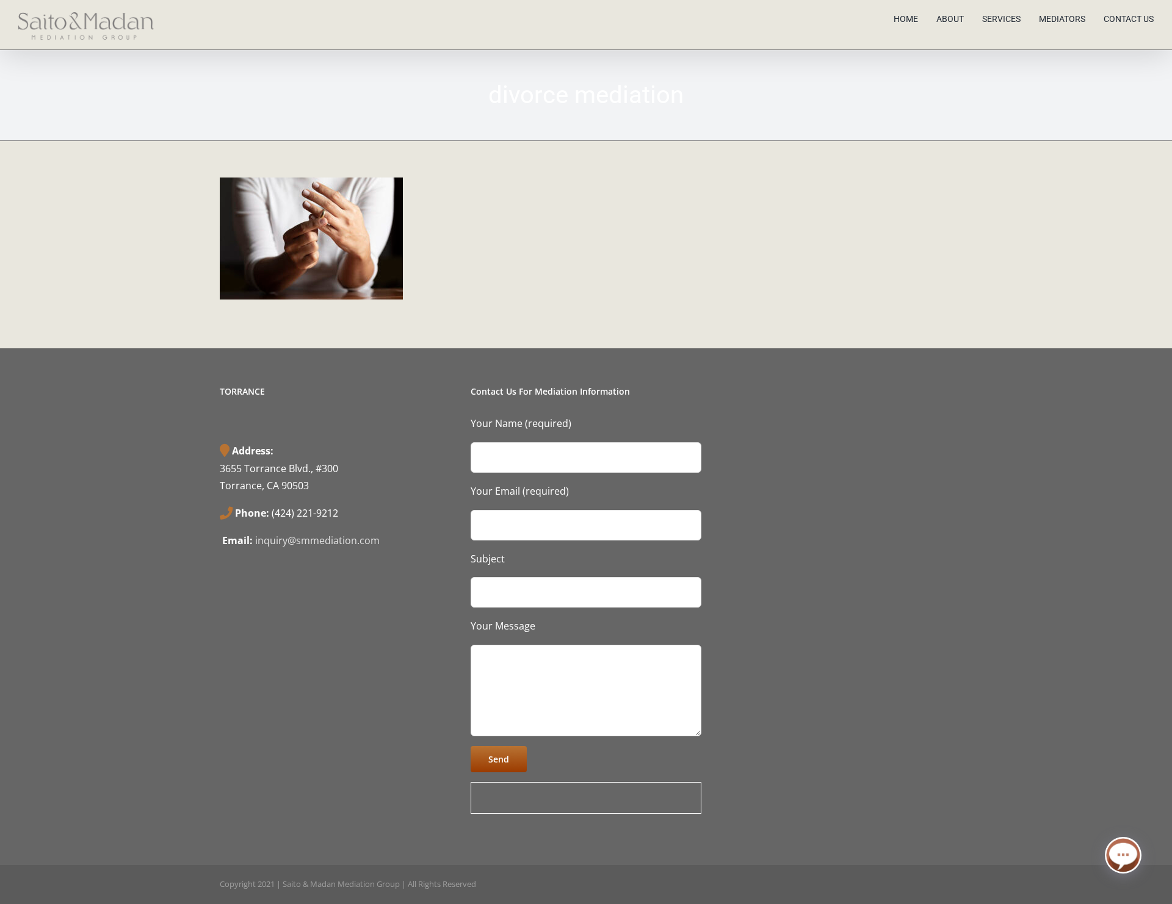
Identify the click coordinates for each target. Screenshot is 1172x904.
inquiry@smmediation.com (317, 540)
